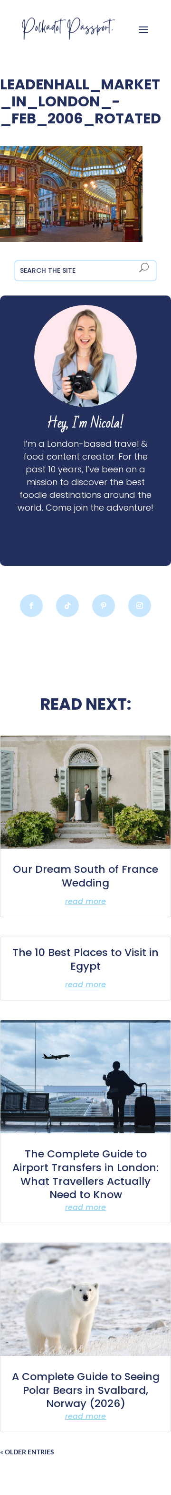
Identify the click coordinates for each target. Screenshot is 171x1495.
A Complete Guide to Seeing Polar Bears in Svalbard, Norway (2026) (86, 1390)
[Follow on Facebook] (31, 605)
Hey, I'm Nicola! (85, 423)
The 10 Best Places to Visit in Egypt (85, 959)
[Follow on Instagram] (139, 605)
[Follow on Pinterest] (103, 605)
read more (85, 901)
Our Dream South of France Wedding (85, 876)
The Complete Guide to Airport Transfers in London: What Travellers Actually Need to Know (85, 1174)
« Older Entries (27, 1452)
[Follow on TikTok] (67, 605)
